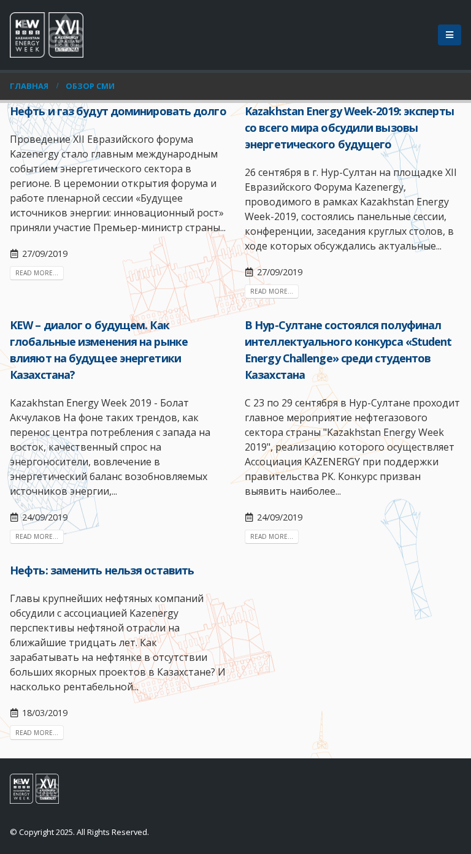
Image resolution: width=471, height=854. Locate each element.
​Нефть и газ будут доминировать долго (118, 111)
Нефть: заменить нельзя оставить (102, 570)
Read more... (36, 273)
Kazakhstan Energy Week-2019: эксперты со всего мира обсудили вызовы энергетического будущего (349, 127)
